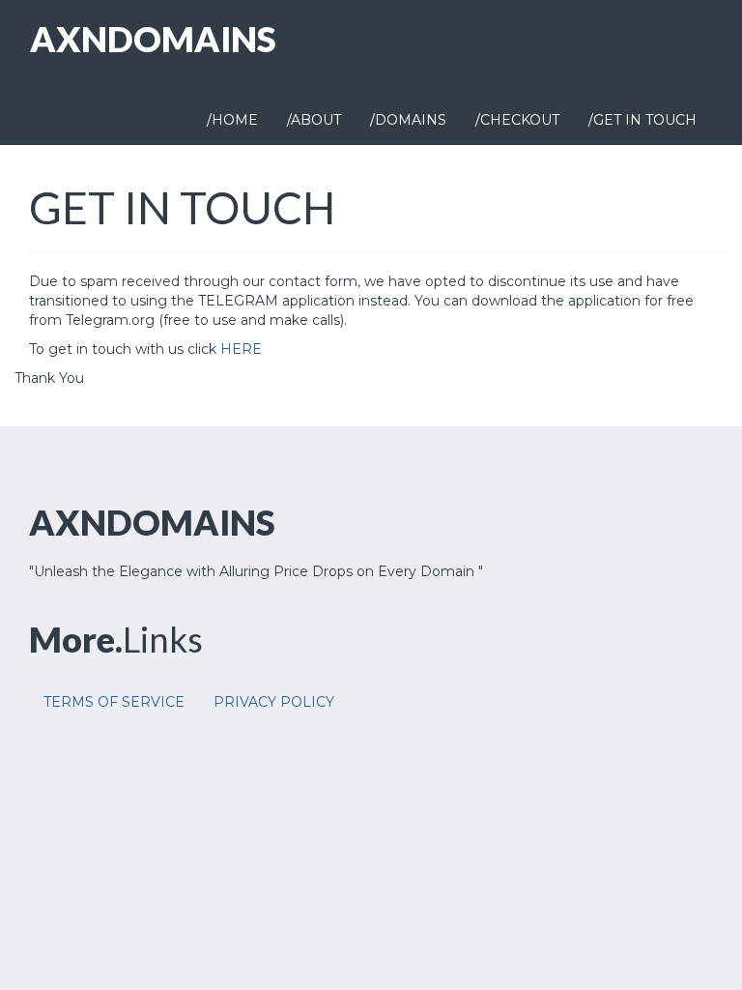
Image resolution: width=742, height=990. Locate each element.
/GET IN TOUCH (642, 120)
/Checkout (517, 120)
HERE (241, 349)
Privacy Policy (274, 702)
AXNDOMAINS (153, 38)
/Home (232, 120)
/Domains (408, 120)
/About (314, 120)
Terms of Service (114, 702)
